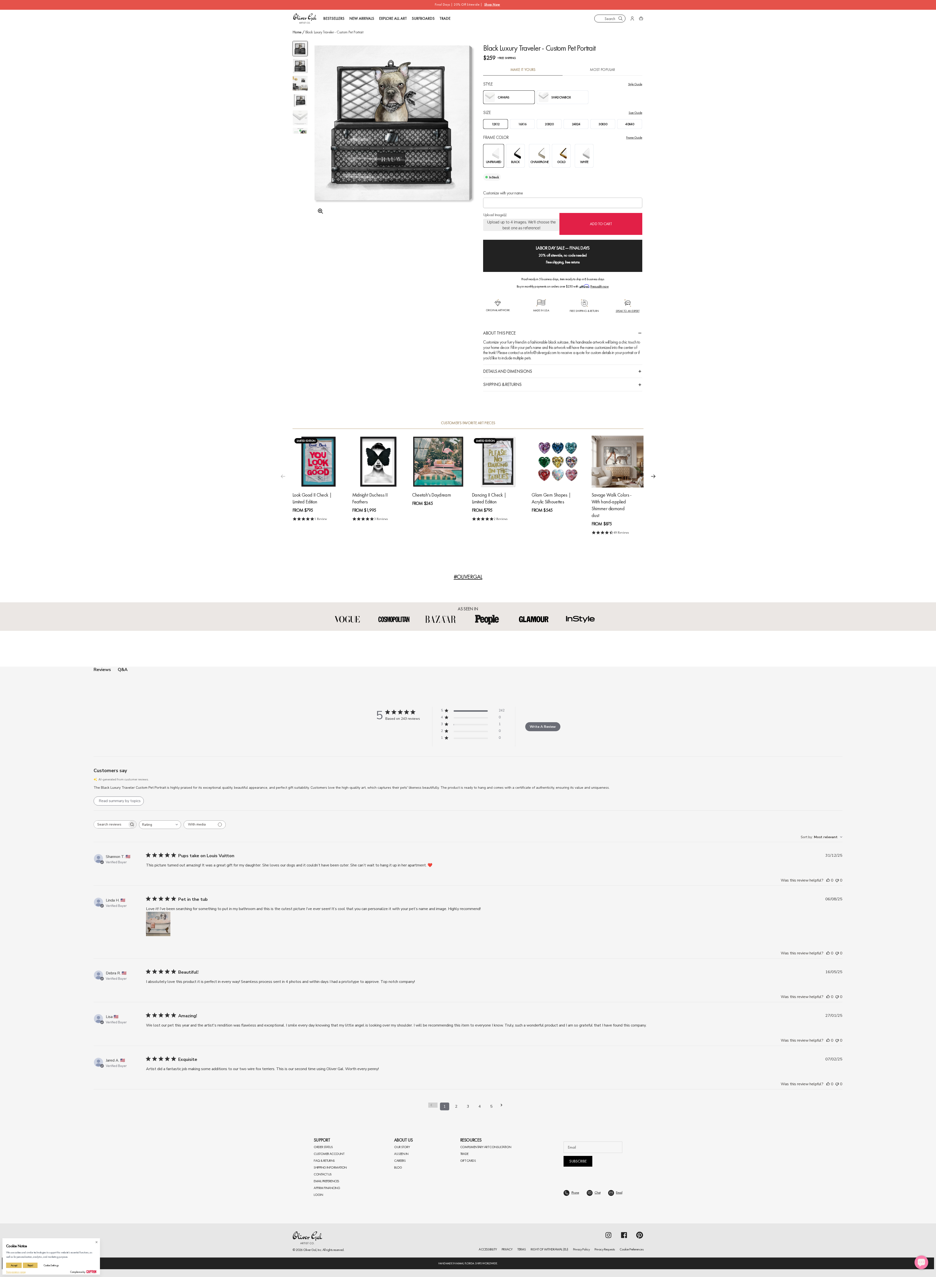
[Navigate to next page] (503, 1105)
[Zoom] (319, 211)
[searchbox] (110, 824)
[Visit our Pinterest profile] (640, 1235)
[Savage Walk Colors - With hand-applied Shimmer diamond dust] (618, 462)
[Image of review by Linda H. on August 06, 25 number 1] (158, 924)
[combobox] (609, 18)
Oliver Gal (309, 1250)
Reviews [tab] (102, 669)
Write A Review (543, 726)
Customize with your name (503, 193)
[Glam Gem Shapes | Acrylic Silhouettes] (558, 462)
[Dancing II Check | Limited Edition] (498, 462)
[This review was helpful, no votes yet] (828, 880)
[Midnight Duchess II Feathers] (378, 462)
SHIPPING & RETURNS (502, 384)
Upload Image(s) (494, 215)
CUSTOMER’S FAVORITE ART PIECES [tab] (468, 423)
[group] (393, 135)
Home (296, 32)
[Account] (632, 18)
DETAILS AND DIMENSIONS (507, 371)
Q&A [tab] (122, 669)
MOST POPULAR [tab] (602, 69)
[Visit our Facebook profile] (624, 1235)
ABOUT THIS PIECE (499, 333)
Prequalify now (599, 286)
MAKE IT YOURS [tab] (523, 69)
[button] (653, 476)
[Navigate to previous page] (433, 1105)
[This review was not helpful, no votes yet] (837, 880)
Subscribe (577, 1161)
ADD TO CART (601, 223)
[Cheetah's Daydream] (438, 462)
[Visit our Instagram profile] (608, 1235)
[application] (921, 1262)
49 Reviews (621, 532)
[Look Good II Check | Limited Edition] (318, 462)
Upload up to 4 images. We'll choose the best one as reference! (521, 225)
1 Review (320, 519)
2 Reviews (500, 519)
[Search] (620, 18)
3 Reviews (381, 519)
